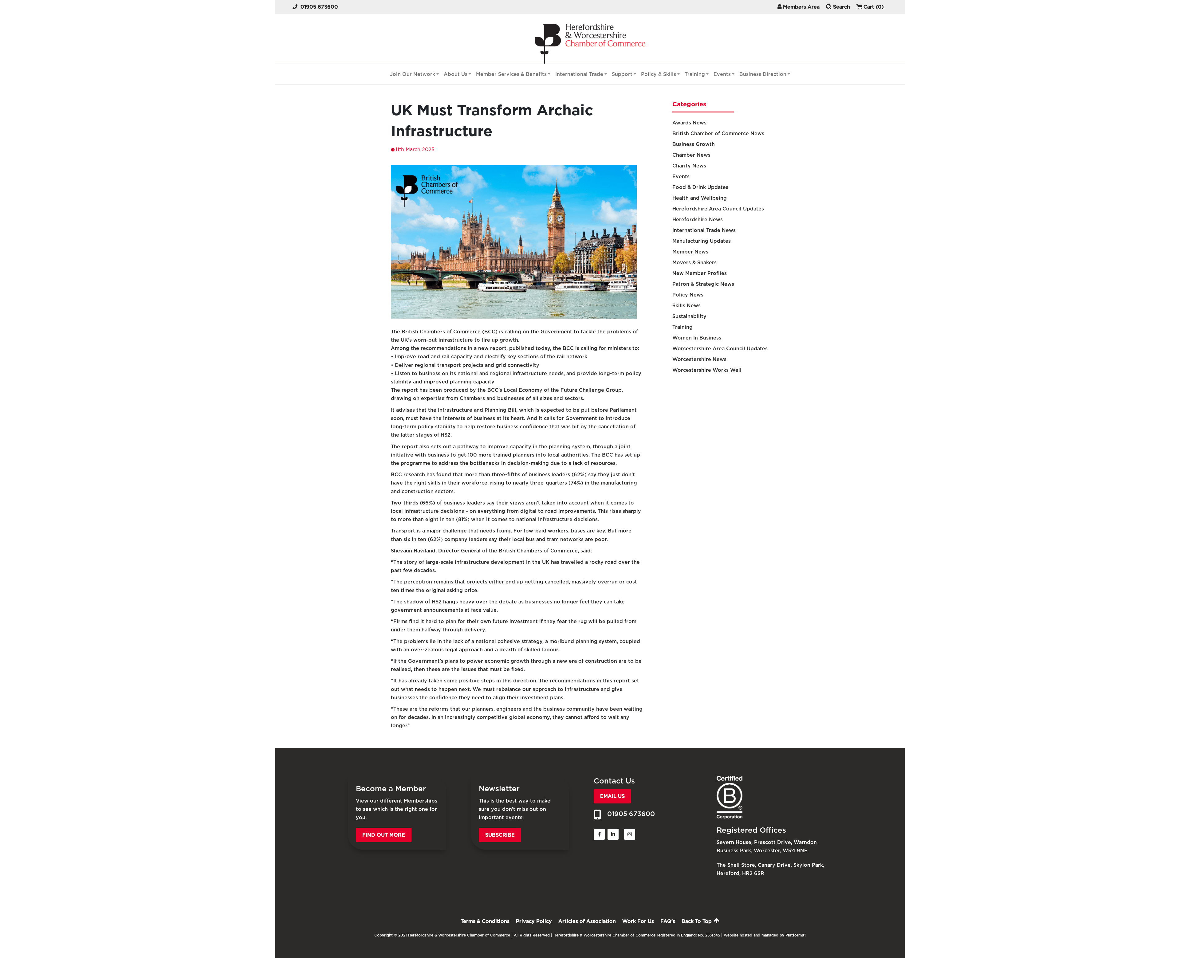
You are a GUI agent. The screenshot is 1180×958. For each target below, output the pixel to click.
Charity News (689, 166)
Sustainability (689, 316)
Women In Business (696, 338)
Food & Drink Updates (700, 187)
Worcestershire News (699, 359)
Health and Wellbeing (699, 198)
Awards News (689, 123)
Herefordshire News (697, 219)
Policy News (687, 295)
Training (695, 74)
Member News (690, 252)
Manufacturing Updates (701, 241)
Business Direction (762, 74)
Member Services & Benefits (511, 74)
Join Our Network (412, 74)
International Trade (579, 74)
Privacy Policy (534, 921)
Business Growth (693, 144)
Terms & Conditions (485, 921)
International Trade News (704, 230)
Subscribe (500, 835)
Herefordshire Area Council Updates (718, 209)
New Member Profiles (699, 273)
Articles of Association (587, 921)
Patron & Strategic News (703, 284)
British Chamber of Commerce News (718, 133)
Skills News (686, 305)
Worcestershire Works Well (706, 370)
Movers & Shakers (694, 262)
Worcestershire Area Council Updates (720, 348)
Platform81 (795, 935)
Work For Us (638, 921)
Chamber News (691, 155)
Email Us (612, 796)
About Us (455, 74)
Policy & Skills (658, 74)
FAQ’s (667, 921)
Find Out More (383, 835)
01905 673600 (319, 7)
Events (722, 74)
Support (622, 74)
